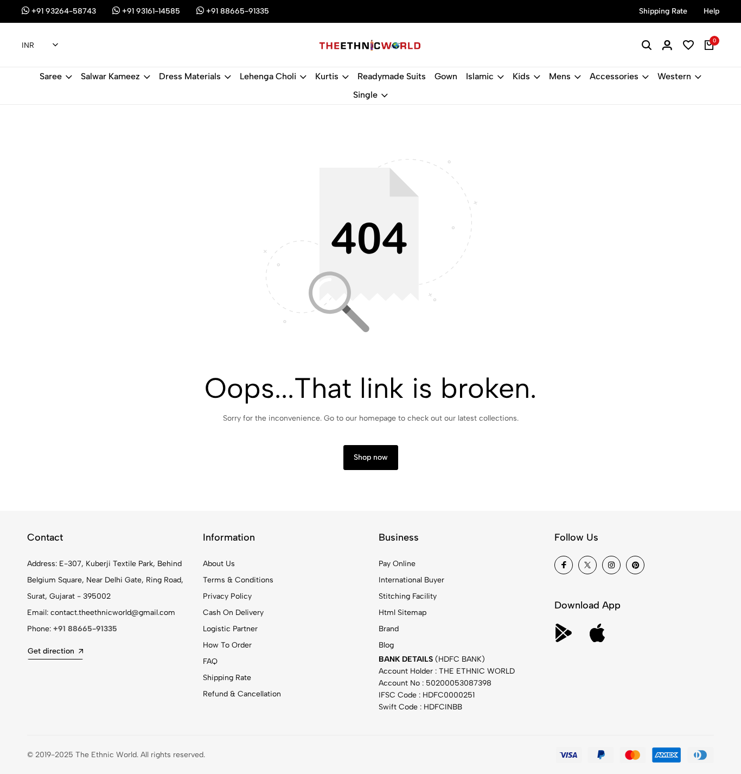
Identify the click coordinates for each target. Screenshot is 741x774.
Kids (521, 76)
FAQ (210, 661)
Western (674, 76)
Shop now (371, 457)
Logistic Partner (230, 628)
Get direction (51, 651)
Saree (51, 76)
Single (365, 95)
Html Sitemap (402, 612)
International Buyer (411, 580)
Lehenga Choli (268, 76)
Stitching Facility (408, 596)
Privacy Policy (227, 596)
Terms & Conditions (238, 580)
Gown (446, 76)
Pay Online (397, 563)
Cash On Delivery (233, 612)
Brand (389, 628)
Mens (560, 76)
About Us (219, 563)
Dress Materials (190, 76)
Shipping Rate (227, 677)
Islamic (480, 76)
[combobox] (40, 45)
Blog (386, 645)
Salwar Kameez (110, 76)
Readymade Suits (391, 76)
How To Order (227, 645)
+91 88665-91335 (85, 628)
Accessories (614, 76)
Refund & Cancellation (242, 694)
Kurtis (326, 76)
